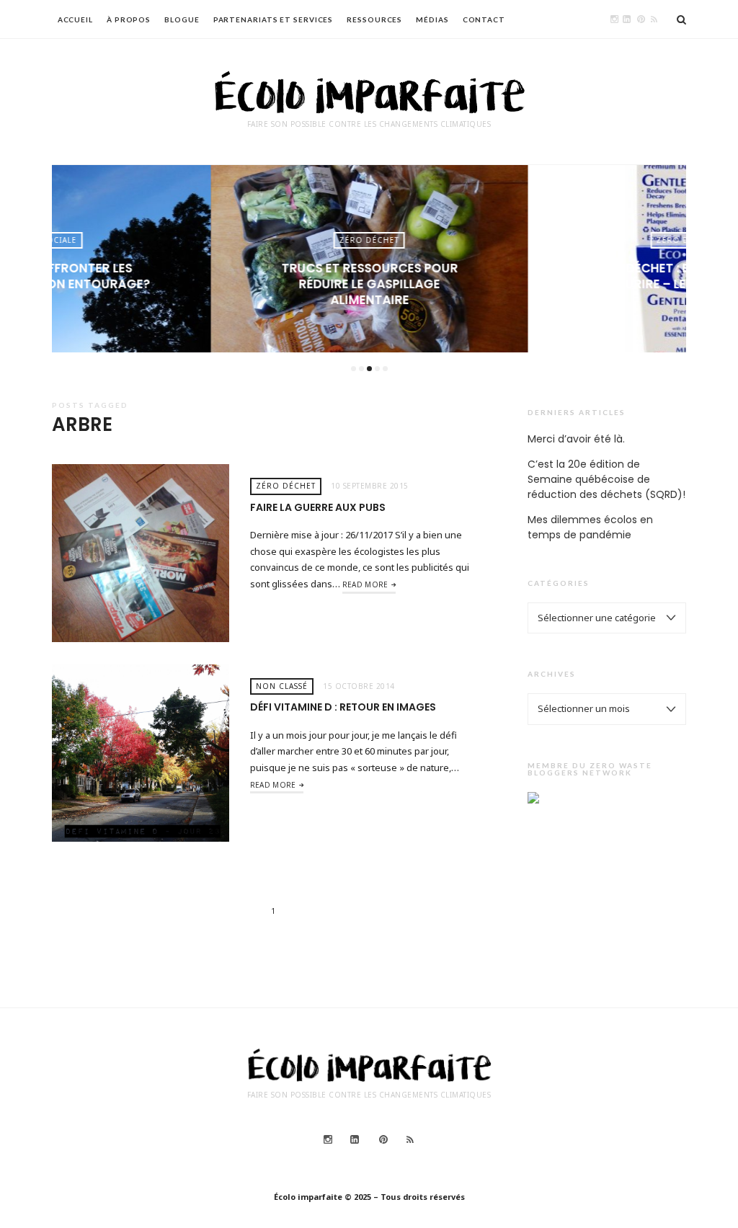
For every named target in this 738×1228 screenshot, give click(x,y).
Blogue (181, 19)
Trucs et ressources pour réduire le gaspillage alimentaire (368, 283)
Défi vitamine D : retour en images (343, 707)
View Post (52, 308)
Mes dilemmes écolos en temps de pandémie (590, 527)
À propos (129, 19)
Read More (365, 584)
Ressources (374, 19)
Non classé (282, 686)
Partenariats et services (273, 19)
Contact (484, 19)
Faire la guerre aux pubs (318, 507)
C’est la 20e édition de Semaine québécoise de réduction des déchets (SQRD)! (606, 479)
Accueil (75, 19)
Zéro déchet (368, 240)
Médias (432, 19)
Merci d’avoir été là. (576, 439)
